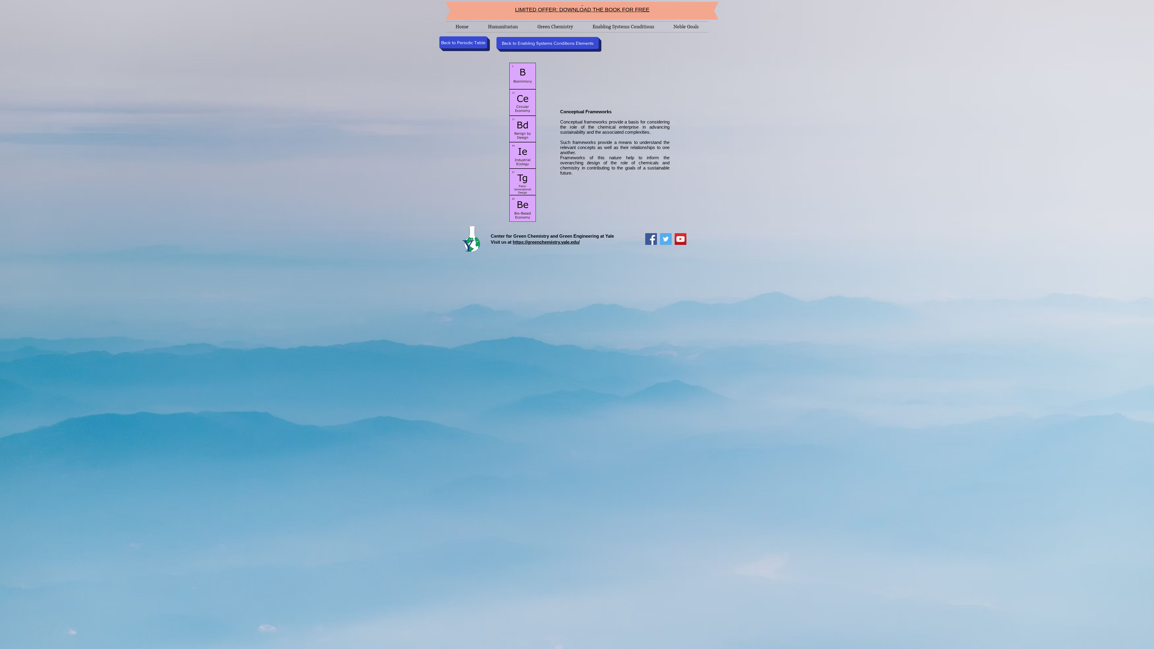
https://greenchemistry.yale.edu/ (546, 242)
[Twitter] (666, 239)
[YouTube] (680, 239)
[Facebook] (651, 239)
